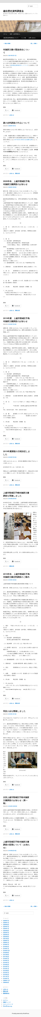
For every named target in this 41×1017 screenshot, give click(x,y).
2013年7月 (6, 966)
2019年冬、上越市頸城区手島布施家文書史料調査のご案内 (16, 575)
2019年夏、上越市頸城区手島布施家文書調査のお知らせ (16, 320)
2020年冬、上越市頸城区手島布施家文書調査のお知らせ (16, 183)
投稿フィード (7, 1002)
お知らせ (11, 115)
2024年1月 (6, 928)
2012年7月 (6, 972)
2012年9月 (6, 970)
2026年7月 (6, 920)
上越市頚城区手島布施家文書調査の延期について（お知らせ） (16, 844)
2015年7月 (6, 960)
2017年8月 (6, 954)
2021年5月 (6, 938)
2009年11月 (6, 980)
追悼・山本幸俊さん (15, 34)
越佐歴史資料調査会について (11, 37)
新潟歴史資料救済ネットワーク (19, 65)
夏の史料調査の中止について (16, 122)
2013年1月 (6, 968)
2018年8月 (6, 952)
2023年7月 (6, 932)
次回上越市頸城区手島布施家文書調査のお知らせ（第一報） (16, 800)
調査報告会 (6, 993)
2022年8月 (6, 936)
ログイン (5, 1000)
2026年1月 (6, 922)
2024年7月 (6, 926)
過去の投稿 (6, 43)
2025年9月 (6, 924)
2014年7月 (6, 962)
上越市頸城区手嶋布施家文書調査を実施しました (16, 494)
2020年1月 (6, 942)
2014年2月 (6, 964)
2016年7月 (6, 958)
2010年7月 (6, 978)
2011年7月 (6, 976)
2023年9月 (6, 930)
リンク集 (23, 37)
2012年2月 (6, 974)
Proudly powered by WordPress (20, 1013)
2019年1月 (6, 948)
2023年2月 (6, 934)
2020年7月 (6, 940)
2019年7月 (6, 944)
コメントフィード (8, 1004)
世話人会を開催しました (14, 711)
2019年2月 (6, 946)
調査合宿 (17, 173)
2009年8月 (6, 982)
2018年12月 (6, 950)
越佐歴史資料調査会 (13, 10)
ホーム (5, 34)
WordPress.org (7, 1006)
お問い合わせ (32, 37)
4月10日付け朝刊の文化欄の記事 (23, 139)
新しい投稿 (34, 43)
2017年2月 (6, 956)
